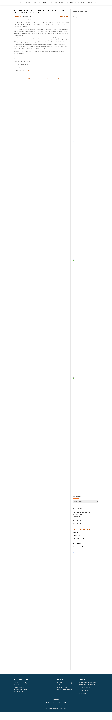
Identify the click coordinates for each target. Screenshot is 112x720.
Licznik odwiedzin (81, 529)
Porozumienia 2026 (60, 2)
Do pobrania (81, 2)
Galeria (89, 2)
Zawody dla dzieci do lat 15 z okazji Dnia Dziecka (58, 78)
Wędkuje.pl (60, 702)
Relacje (27, 70)
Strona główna (17, 2)
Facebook (53, 702)
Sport (35, 2)
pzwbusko (18, 16)
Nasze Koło (27, 2)
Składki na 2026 (71, 2)
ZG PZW (47, 702)
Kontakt (96, 2)
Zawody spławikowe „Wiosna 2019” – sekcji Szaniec (25, 78)
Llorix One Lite (49, 708)
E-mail (65, 702)
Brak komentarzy (63, 16)
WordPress (63, 708)
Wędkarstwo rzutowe (45, 2)
